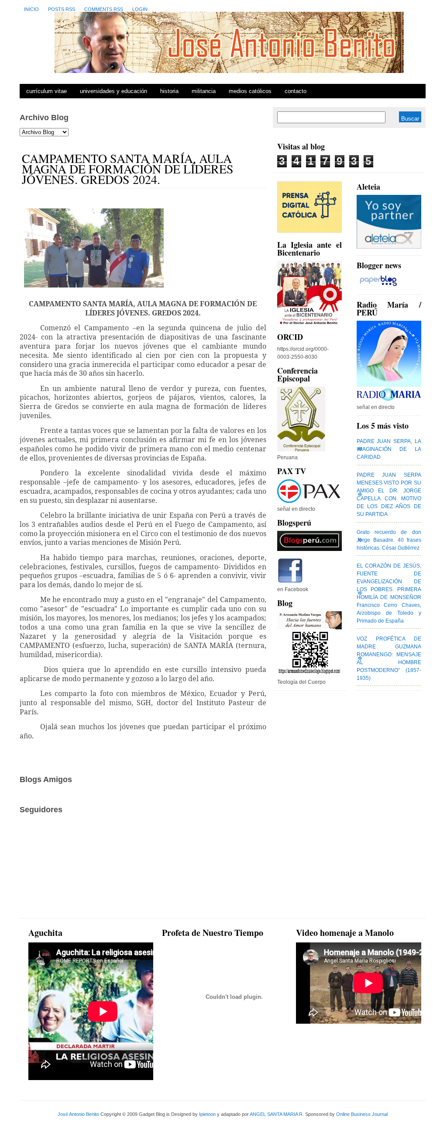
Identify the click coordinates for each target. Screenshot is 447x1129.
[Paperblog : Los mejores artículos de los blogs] (378, 286)
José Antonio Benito (78, 1114)
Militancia (204, 91)
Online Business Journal (362, 1114)
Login (140, 9)
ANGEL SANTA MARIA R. (277, 1114)
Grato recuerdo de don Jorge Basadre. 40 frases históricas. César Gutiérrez (389, 540)
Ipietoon (207, 1114)
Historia (169, 91)
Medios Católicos (250, 91)
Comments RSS (103, 9)
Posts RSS (61, 9)
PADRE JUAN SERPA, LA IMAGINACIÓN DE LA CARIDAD (389, 449)
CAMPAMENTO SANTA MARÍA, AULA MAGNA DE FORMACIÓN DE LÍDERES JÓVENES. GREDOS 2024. (128, 168)
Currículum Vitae (46, 91)
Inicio (31, 9)
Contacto (295, 91)
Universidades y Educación (113, 91)
